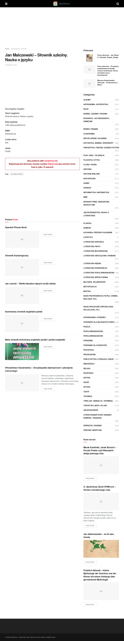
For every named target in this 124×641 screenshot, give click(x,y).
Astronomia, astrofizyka (95, 104)
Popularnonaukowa (93, 331)
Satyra (86, 377)
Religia (86, 368)
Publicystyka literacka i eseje (98, 359)
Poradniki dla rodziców (95, 345)
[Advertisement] (62, 28)
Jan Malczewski (17, 174)
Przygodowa (89, 354)
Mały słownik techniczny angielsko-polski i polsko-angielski (35, 339)
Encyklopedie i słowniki (19, 49)
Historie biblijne (91, 174)
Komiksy (87, 228)
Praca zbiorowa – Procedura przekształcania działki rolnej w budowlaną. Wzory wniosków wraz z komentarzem (108, 70)
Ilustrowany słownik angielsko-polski (23, 311)
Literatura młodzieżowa (95, 251)
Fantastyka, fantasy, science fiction (101, 147)
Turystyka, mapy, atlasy (95, 405)
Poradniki (88, 340)
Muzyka (87, 291)
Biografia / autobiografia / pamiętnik (96, 120)
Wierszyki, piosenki (92, 425)
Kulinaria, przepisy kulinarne (97, 232)
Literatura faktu (91, 246)
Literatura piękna (92, 263)
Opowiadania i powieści (94, 317)
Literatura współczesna (95, 277)
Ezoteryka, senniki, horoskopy (98, 143)
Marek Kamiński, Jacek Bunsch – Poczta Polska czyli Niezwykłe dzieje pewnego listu (99, 450)
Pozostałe (88, 350)
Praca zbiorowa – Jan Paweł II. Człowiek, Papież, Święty (108, 56)
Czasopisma (89, 133)
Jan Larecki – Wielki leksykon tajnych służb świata (30, 283)
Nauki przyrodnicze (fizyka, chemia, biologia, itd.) (100, 297)
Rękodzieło (89, 363)
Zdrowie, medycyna (92, 430)
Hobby (86, 183)
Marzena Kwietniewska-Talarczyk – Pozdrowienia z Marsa (107, 82)
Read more (48, 234)
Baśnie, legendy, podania (95, 113)
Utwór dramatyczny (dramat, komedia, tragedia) (97, 416)
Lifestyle (88, 237)
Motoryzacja (90, 286)
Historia (87, 169)
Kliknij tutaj (53, 163)
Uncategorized (90, 410)
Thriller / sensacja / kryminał (98, 401)
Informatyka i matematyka (96, 192)
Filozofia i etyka (91, 160)
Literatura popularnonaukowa (98, 272)
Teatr (86, 391)
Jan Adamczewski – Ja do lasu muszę (98, 535)
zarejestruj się (50, 160)
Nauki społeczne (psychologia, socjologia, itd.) (98, 308)
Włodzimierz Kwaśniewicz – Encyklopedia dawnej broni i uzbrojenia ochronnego (39, 369)
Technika (87, 396)
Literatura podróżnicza (95, 268)
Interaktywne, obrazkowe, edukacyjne (96, 203)
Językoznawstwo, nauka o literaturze (96, 214)
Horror (87, 188)
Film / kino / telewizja (93, 155)
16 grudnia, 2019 (11, 65)
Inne (85, 197)
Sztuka (86, 387)
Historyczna (89, 178)
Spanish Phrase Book (16, 227)
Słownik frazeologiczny (16, 255)
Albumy (87, 99)
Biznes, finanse (90, 129)
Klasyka (87, 223)
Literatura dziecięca (93, 242)
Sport (86, 382)
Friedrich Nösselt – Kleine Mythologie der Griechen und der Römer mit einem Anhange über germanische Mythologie (99, 575)
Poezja (86, 326)
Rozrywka (88, 373)
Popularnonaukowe (93, 336)
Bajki (86, 109)
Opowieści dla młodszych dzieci (98, 322)
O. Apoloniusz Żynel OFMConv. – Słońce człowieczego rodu (99, 488)
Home (7, 49)
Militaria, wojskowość (94, 282)
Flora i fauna (90, 164)
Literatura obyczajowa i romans (99, 255)
